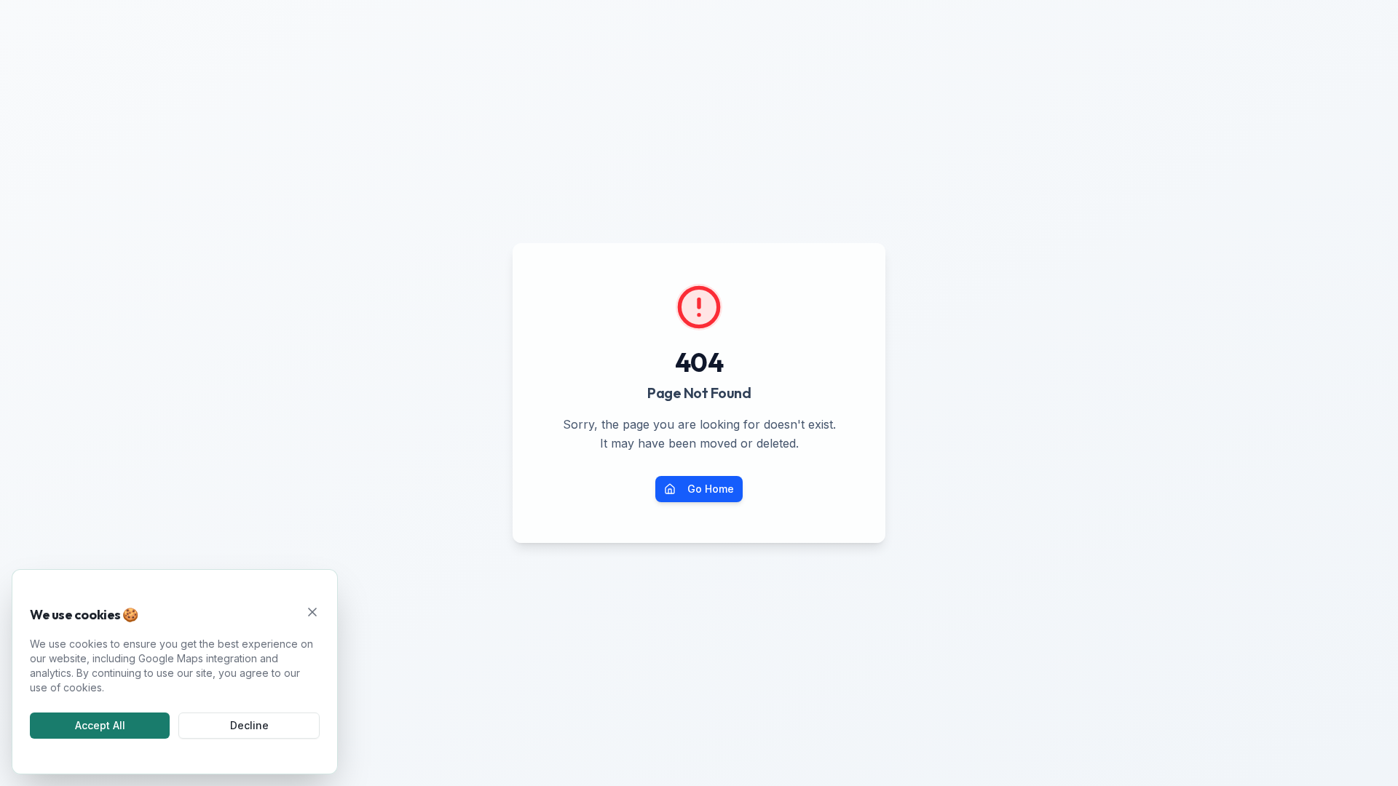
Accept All (100, 725)
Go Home (710, 489)
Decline (249, 725)
